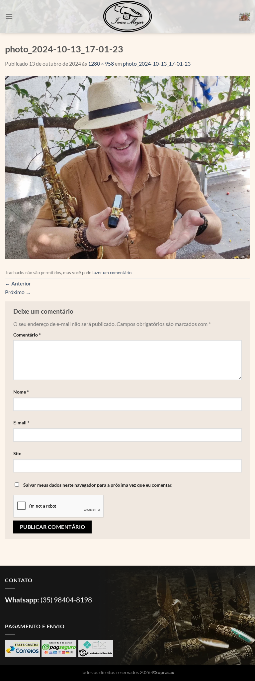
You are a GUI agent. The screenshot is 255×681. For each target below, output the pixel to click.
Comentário (27, 335)
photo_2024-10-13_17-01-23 (157, 63)
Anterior (18, 283)
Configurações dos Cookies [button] (37, 665)
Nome (21, 392)
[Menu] (9, 16)
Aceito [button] (81, 665)
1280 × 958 (101, 63)
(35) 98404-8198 (66, 599)
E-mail (21, 422)
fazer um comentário (111, 272)
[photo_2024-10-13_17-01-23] (127, 166)
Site (17, 453)
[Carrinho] (244, 16)
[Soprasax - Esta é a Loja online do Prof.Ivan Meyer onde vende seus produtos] (127, 16)
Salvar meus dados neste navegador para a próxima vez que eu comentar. (97, 485)
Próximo (18, 292)
